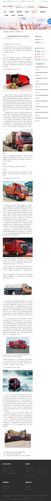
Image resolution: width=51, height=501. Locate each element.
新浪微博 (9, 452)
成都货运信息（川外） (30, 25)
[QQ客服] (43, 1)
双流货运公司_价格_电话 (41, 470)
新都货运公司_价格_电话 (41, 468)
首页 (5, 11)
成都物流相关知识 (6, 486)
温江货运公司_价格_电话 (41, 473)
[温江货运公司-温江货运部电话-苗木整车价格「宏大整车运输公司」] (8, 6)
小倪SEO (30, 499)
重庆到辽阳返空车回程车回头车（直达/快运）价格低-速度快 (18, 455)
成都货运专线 (34, 11)
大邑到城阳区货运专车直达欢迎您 (41, 78)
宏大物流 (13, 15)
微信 (21, 452)
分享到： (24, 452)
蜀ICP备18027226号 (38, 499)
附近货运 (27, 11)
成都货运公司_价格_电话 (30, 468)
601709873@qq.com (44, 59)
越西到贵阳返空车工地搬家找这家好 (14, 453)
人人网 (18, 452)
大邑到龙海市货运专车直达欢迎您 (41, 66)
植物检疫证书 (19, 11)
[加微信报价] (40, 1)
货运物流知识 (42, 11)
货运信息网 (11, 11)
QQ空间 (5, 452)
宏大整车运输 (5, 31)
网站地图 (46, 1)
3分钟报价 (6, 15)
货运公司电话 (20, 15)
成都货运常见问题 (6, 489)
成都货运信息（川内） (39, 39)
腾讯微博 (13, 452)
